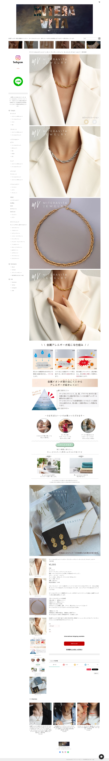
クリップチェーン (15, 238)
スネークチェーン (15, 227)
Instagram (14, 287)
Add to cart (74, 643)
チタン (13, 122)
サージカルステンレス (16, 119)
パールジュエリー (14, 184)
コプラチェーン (15, 252)
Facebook (14, 282)
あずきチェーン (15, 250)
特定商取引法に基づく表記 (18, 275)
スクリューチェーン (16, 233)
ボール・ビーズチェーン (17, 247)
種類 (50, 623)
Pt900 (13, 153)
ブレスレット (13, 129)
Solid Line (12, 211)
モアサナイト (13, 208)
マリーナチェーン (15, 255)
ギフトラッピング (14, 222)
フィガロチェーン (15, 244)
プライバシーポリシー (17, 272)
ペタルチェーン (15, 230)
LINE (13, 290)
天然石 (12, 197)
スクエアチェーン (15, 258)
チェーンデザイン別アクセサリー (18, 224)
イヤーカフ (13, 171)
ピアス (12, 142)
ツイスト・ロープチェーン (17, 236)
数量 (50, 629)
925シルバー (14, 148)
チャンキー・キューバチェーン (18, 241)
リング (12, 161)
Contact (14, 269)
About (13, 267)
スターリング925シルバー (17, 116)
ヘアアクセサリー (14, 139)
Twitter (13, 285)
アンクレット (13, 174)
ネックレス (13, 113)
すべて (54, 664)
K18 (12, 124)
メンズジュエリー (14, 200)
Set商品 (12, 203)
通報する (96, 673)
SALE (11, 206)
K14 (12, 156)
